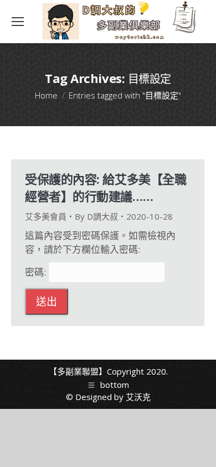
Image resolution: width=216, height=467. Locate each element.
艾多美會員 (45, 216)
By (96, 216)
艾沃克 (138, 396)
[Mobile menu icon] (17, 21)
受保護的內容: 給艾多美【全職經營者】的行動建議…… (105, 187)
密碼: (36, 272)
